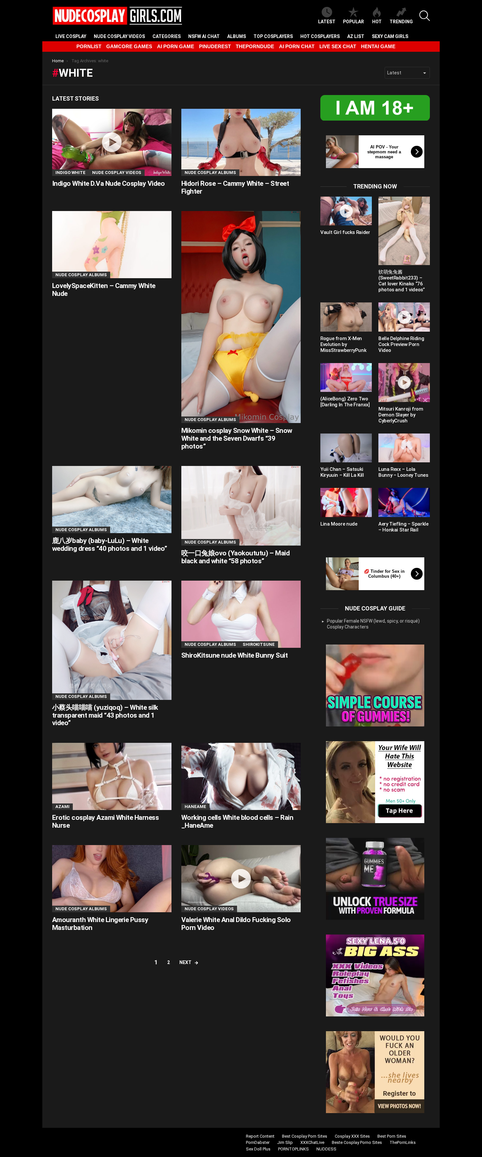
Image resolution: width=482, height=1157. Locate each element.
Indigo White (70, 172)
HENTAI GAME (378, 46)
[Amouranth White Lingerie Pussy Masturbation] (111, 878)
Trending (401, 21)
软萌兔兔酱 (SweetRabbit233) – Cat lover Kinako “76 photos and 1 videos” (401, 281)
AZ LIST (355, 36)
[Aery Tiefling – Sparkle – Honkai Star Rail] (404, 502)
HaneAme (195, 806)
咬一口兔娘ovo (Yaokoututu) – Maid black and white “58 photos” (235, 557)
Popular (353, 21)
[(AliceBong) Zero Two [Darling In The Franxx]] (346, 377)
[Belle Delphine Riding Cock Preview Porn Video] (404, 316)
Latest (326, 21)
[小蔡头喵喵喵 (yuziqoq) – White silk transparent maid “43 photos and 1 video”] (111, 640)
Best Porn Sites (391, 1136)
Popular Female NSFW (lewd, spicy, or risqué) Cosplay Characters (373, 623)
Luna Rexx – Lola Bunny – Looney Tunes (403, 472)
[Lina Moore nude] (346, 502)
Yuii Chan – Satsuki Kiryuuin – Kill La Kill (342, 472)
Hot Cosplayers (320, 36)
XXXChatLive (312, 1142)
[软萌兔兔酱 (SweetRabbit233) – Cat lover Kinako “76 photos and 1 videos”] (404, 231)
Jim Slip (285, 1142)
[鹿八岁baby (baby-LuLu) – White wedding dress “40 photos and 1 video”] (111, 499)
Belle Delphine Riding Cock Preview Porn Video (401, 344)
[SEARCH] (424, 16)
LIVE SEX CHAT (337, 46)
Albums (236, 36)
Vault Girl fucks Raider (345, 232)
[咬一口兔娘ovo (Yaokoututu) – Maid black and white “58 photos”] (241, 506)
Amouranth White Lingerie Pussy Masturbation (100, 924)
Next (185, 962)
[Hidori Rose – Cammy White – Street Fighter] (241, 142)
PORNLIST (88, 46)
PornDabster (258, 1142)
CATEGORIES (166, 36)
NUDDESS (326, 1149)
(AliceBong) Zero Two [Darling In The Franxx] (345, 402)
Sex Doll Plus (258, 1149)
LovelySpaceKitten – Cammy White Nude (103, 290)
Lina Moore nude (338, 524)
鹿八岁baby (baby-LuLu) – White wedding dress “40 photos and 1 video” (109, 544)
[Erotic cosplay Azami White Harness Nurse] (111, 776)
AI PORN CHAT (296, 46)
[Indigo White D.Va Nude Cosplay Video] (111, 142)
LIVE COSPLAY (70, 36)
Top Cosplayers (273, 36)
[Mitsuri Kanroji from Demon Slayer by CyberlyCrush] (404, 382)
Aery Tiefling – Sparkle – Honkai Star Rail (403, 527)
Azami (62, 806)
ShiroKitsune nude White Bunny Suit (234, 655)
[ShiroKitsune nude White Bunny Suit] (241, 614)
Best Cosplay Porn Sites (304, 1136)
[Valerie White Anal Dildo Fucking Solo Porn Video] (241, 878)
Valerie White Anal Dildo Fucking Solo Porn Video (236, 924)
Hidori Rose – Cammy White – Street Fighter (235, 187)
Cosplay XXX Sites (352, 1136)
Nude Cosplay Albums (210, 172)
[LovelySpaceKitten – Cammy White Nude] (111, 244)
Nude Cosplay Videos (119, 36)
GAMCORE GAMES (129, 46)
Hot (377, 21)
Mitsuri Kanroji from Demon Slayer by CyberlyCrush (400, 415)
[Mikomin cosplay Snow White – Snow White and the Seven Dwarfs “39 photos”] (241, 317)
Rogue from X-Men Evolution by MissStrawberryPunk (343, 344)
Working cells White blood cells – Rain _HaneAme (237, 821)
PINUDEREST (215, 46)
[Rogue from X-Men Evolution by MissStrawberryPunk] (346, 316)
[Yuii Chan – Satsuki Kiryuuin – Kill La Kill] (346, 448)
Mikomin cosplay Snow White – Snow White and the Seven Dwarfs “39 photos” (236, 438)
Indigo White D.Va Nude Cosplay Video (108, 183)
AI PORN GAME (175, 46)
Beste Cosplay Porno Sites (357, 1142)
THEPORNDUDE (255, 46)
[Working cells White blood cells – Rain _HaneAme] (241, 776)
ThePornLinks (403, 1142)
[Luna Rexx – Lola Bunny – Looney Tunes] (404, 448)
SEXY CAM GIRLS (390, 36)
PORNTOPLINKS (293, 1149)
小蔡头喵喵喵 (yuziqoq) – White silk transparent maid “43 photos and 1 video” (105, 715)
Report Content (260, 1136)
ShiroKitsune (259, 644)
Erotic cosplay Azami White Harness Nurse (105, 821)
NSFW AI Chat (204, 36)
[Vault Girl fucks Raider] (346, 211)
